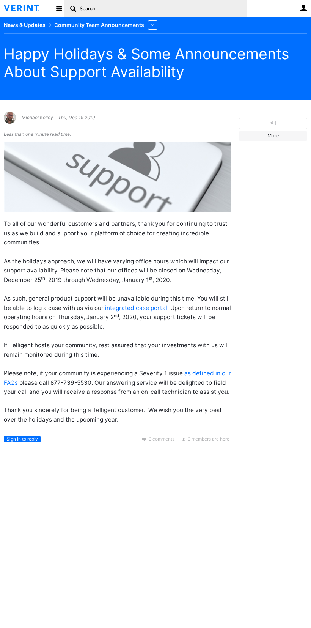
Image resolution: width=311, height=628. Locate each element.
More (152, 24)
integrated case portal (136, 308)
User (303, 8)
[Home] (27, 8)
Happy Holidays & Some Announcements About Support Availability (146, 62)
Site (58, 8)
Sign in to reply (22, 439)
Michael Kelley (37, 117)
